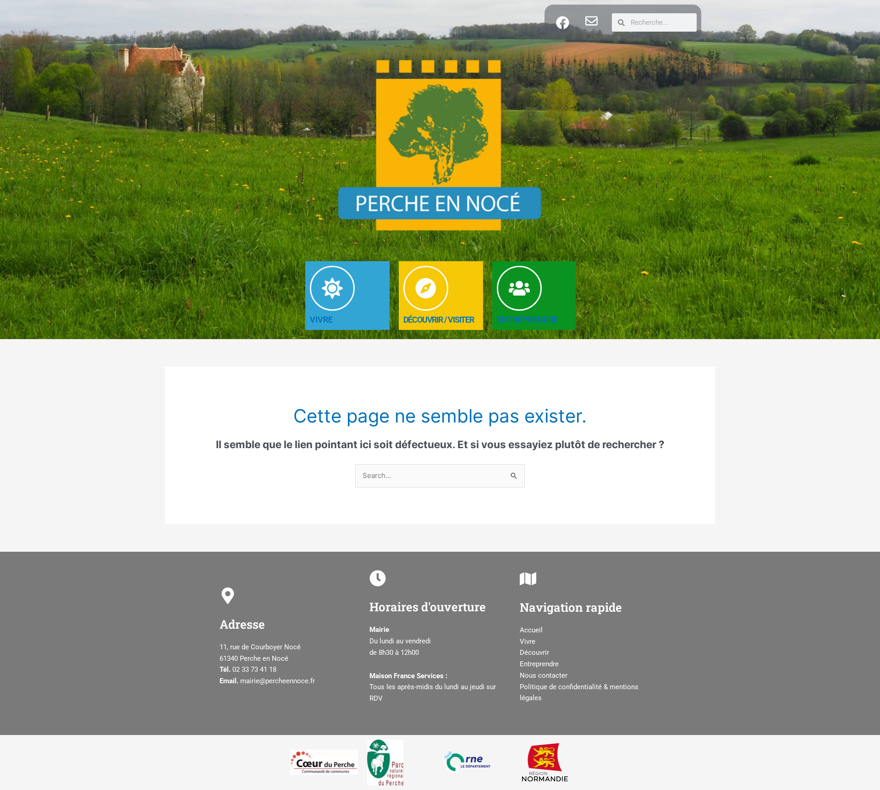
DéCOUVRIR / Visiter (438, 319)
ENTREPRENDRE (527, 319)
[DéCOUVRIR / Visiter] (425, 288)
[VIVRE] (332, 288)
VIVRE (321, 319)
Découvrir (534, 652)
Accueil (531, 630)
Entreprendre (539, 664)
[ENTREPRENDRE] (519, 288)
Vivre (527, 641)
